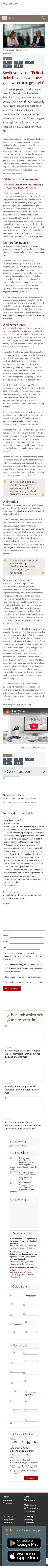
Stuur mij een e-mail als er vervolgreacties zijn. (23, 977)
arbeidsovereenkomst (14, 466)
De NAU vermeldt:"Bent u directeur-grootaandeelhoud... (23, 1274)
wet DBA (6, 306)
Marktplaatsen (30, 1505)
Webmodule (41, 748)
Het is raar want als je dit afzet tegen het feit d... (22, 1262)
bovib (30, 748)
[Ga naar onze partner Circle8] (17, 1305)
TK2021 (34, 748)
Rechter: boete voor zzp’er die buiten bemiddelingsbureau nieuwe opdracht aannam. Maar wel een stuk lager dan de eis (24, 1163)
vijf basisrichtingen (20, 421)
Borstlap (25, 748)
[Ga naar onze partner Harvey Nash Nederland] (17, 1335)
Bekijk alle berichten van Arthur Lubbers (19, 802)
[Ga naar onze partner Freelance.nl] (31, 1394)
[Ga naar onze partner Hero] (31, 1335)
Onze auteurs (8, 1516)
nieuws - (8, 1047)
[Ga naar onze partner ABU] (31, 1403)
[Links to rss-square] (35, 1443)
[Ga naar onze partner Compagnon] (17, 1325)
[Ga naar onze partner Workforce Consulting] (31, 1364)
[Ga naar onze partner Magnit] (17, 1315)
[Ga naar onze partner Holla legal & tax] (31, 1384)
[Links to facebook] (22, 1443)
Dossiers (6, 1496)
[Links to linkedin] (28, 1443)
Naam (6, 935)
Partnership (28, 1516)
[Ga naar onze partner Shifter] (17, 1374)
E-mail (6, 941)
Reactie (6, 903)
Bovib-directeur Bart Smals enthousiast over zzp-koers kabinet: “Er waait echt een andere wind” (23, 1125)
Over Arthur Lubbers (13, 795)
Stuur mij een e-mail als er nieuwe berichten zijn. (24, 982)
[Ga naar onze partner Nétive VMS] (17, 1394)
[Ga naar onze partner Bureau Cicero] (17, 1413)
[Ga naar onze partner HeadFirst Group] (31, 1325)
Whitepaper (7, 1503)
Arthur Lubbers (9, 50)
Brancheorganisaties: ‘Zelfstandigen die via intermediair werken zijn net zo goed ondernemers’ (22, 1054)
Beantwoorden (10, 885)
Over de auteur (17, 771)
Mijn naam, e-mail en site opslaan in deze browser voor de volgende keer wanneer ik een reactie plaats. (22, 956)
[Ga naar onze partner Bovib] (31, 1315)
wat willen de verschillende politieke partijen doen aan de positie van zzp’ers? (23, 315)
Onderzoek (7, 1500)
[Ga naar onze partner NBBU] (17, 1403)
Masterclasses (29, 1500)
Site (4, 947)
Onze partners (8, 1519)
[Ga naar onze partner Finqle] (17, 1296)
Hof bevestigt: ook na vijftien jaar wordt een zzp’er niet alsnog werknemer (27, 1176)
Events (26, 1496)
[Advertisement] (24, 1215)
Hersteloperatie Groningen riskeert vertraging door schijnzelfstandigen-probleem (22, 1187)
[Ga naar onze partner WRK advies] (31, 1423)
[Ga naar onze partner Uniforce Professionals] (31, 1413)
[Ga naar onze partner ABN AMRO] (31, 1374)
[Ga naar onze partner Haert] (17, 1384)
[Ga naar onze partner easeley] (31, 1354)
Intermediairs (29, 1511)
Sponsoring (28, 1519)
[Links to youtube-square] (14, 1443)
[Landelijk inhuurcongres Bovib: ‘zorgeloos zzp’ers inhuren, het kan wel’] (24, 1071)
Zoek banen (7, 1522)
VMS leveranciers (31, 1508)
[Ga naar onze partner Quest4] (17, 1364)
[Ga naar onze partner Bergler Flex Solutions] (17, 1423)
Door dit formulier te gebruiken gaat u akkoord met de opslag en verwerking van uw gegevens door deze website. (24, 967)
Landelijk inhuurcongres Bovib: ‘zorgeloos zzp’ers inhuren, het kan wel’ (22, 1090)
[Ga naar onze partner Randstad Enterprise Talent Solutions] (17, 1354)
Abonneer (31, 1478)
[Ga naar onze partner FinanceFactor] (31, 1296)
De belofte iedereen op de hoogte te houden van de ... (24, 1247)
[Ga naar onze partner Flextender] (31, 1305)
